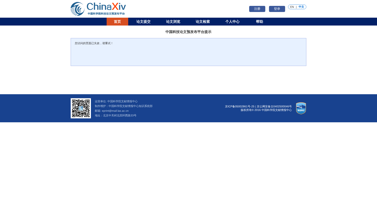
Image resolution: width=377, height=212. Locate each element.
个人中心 (232, 22)
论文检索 (203, 22)
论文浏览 (173, 22)
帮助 (259, 22)
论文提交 (143, 22)
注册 (257, 8)
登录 (277, 8)
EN (292, 6)
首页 (117, 22)
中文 (301, 6)
